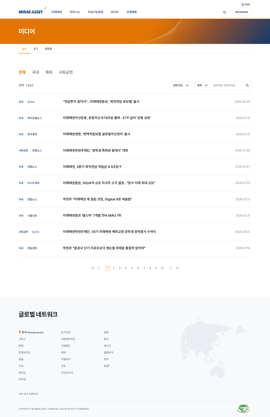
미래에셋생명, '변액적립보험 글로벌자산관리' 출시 (96, 134)
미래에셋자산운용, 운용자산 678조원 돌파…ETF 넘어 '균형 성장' (107, 118)
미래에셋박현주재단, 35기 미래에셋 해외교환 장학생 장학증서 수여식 (109, 232)
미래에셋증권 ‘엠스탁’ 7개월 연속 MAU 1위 (92, 215)
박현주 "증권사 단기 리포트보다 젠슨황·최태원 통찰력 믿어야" (104, 248)
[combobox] (181, 85)
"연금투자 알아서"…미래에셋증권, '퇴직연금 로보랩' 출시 (101, 102)
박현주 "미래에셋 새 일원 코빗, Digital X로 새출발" (97, 199)
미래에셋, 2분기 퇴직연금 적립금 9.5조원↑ (92, 167)
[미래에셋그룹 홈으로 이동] (32, 11)
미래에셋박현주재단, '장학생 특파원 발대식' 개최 (95, 150)
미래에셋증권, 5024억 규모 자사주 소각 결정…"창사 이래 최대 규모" (109, 183)
